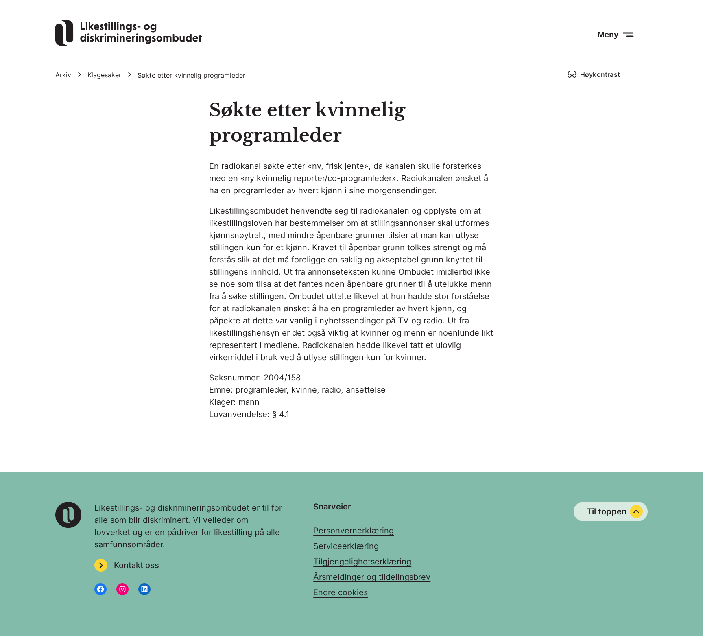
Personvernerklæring (353, 530)
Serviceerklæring (346, 546)
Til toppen (607, 511)
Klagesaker (104, 75)
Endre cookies (340, 592)
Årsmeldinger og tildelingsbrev (371, 577)
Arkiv (63, 75)
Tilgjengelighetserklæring (362, 561)
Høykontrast (600, 74)
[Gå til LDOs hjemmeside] (128, 43)
